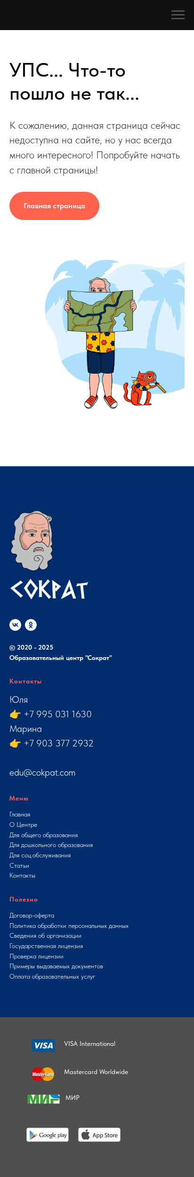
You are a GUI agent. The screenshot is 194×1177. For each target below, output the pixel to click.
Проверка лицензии (36, 956)
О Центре (23, 824)
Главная (19, 814)
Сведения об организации (45, 935)
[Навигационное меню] (178, 15)
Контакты (22, 875)
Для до (18, 844)
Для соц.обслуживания (40, 855)
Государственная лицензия (46, 945)
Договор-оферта (31, 915)
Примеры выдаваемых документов (56, 966)
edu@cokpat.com (42, 772)
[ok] (31, 625)
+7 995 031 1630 (58, 714)
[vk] (15, 625)
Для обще (22, 835)
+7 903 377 (48, 743)
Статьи (19, 865)
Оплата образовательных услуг (52, 976)
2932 (83, 743)
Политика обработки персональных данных (69, 925)
